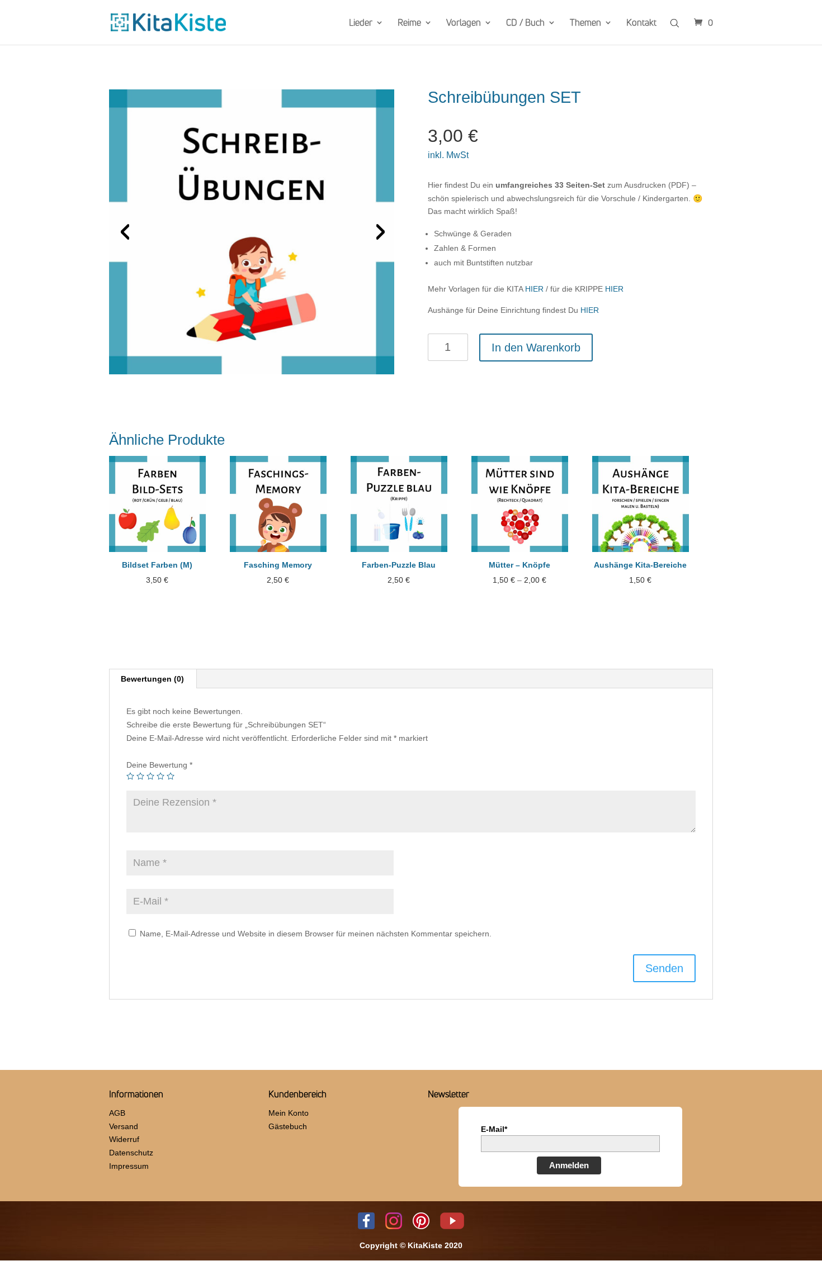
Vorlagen (463, 23)
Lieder (360, 23)
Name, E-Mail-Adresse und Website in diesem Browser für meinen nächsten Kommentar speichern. (316, 933)
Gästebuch (287, 1126)
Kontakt (641, 23)
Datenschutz (131, 1152)
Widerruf (124, 1139)
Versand (123, 1126)
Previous (126, 232)
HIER (535, 288)
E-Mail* (494, 1129)
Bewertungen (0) (152, 678)
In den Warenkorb (536, 347)
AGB (117, 1112)
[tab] (152, 678)
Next (377, 232)
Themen (585, 23)
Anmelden (569, 1165)
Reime (409, 23)
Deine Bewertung (159, 764)
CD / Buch (525, 23)
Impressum (129, 1166)
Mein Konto (288, 1112)
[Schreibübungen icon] (251, 231)
